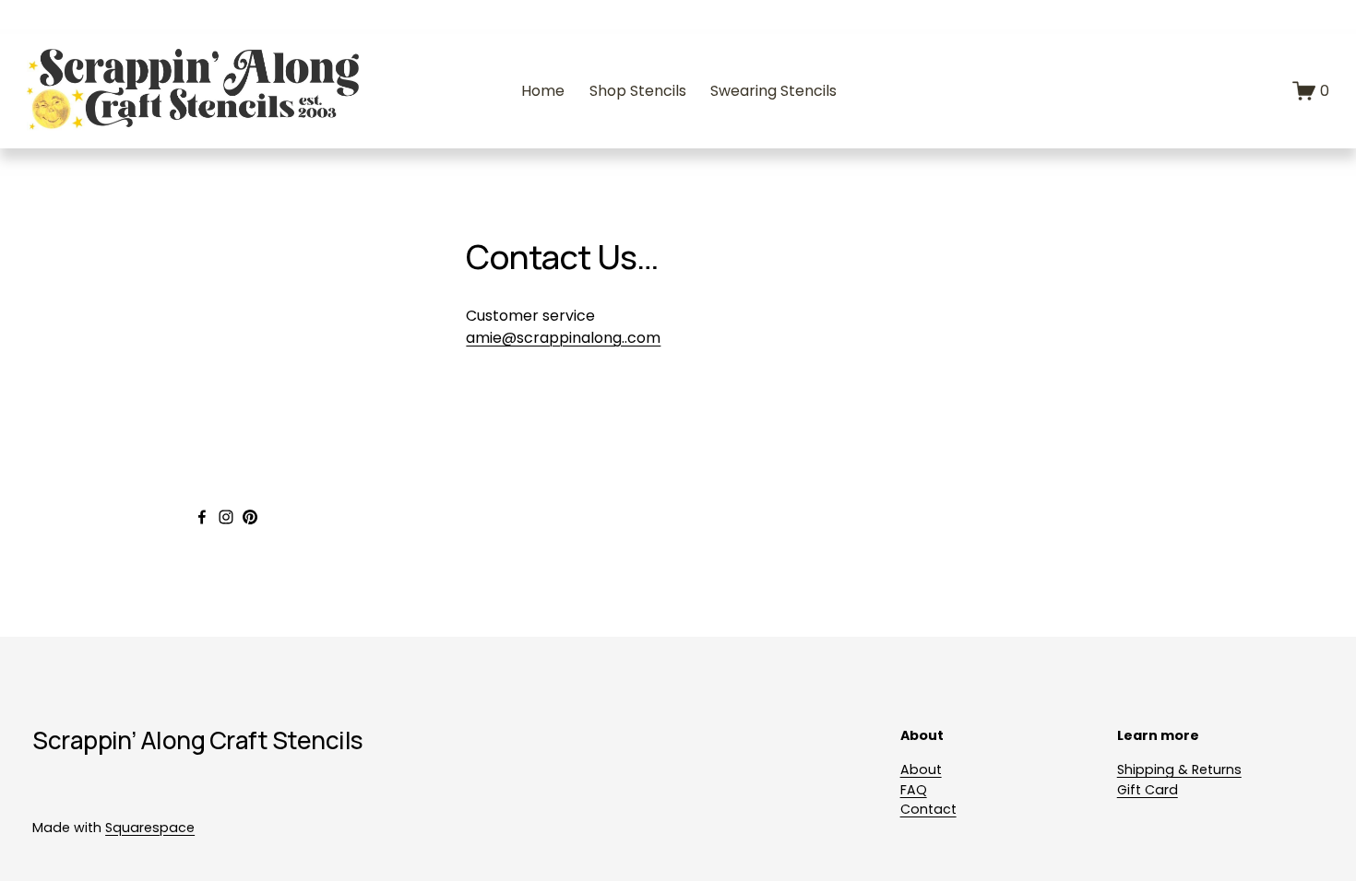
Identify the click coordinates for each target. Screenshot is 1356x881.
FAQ (913, 790)
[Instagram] (226, 517)
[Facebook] (202, 517)
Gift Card (1147, 790)
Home (543, 90)
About (921, 769)
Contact (928, 809)
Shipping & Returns (1179, 769)
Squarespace (150, 827)
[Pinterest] (250, 517)
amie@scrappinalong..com (563, 337)
